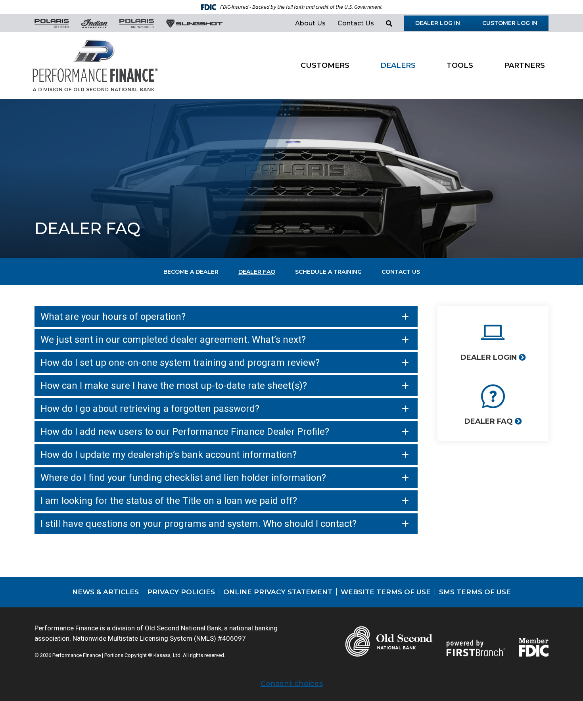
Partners (524, 65)
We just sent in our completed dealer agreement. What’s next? (173, 339)
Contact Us (401, 271)
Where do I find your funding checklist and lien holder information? (183, 477)
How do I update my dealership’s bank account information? (168, 454)
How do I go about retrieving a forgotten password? (149, 408)
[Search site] (389, 23)
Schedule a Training (328, 271)
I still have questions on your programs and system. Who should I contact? (198, 523)
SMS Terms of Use (475, 592)
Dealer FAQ (256, 271)
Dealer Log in (437, 23)
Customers (325, 65)
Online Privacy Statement (277, 592)
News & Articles (105, 592)
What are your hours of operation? (113, 316)
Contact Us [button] (356, 23)
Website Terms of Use (386, 592)
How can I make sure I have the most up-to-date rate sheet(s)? (173, 385)
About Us (310, 23)
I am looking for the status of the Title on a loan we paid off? (168, 500)
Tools (460, 65)
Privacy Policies (181, 592)
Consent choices (292, 683)
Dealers (398, 65)
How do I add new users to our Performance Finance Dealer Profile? (184, 431)
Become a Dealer (191, 271)
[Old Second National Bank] (95, 65)
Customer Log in (509, 23)
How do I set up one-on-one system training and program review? (181, 362)
